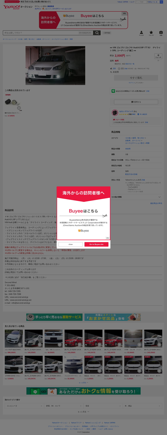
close (71, 244)
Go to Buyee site (96, 244)
